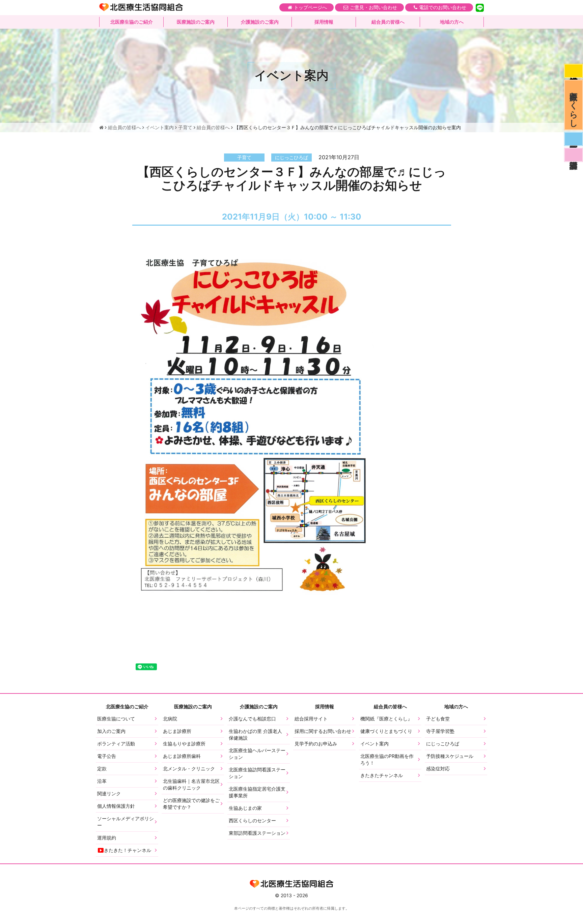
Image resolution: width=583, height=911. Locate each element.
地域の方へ (452, 22)
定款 (102, 768)
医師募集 (573, 139)
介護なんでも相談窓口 (252, 718)
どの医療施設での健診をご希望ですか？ (191, 803)
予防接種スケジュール (449, 756)
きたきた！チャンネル (127, 850)
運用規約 (106, 838)
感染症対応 (573, 71)
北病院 (170, 718)
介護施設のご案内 (260, 22)
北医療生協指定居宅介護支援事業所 (257, 792)
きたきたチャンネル (381, 775)
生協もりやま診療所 (184, 743)
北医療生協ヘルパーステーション (257, 753)
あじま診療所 (177, 731)
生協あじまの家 (245, 808)
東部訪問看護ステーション (257, 833)
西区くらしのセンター (252, 820)
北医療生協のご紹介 (131, 22)
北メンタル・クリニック (189, 768)
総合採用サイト (311, 718)
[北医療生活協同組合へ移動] (101, 127)
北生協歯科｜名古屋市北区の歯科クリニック (191, 784)
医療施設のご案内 (196, 22)
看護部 (573, 155)
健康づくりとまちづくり (386, 731)
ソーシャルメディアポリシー (125, 822)
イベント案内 (374, 743)
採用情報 (323, 22)
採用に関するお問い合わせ (323, 731)
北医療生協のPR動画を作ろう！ (387, 759)
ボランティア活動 (116, 743)
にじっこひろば (442, 743)
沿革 (102, 781)
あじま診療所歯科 (182, 756)
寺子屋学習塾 (440, 731)
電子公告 (106, 756)
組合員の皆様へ (388, 22)
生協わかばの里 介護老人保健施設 (255, 734)
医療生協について (116, 718)
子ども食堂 (438, 718)
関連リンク (109, 793)
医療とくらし (574, 105)
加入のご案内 (111, 731)
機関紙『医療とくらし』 (386, 718)
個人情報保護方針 (116, 806)
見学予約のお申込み (316, 743)
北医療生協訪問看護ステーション (257, 773)
